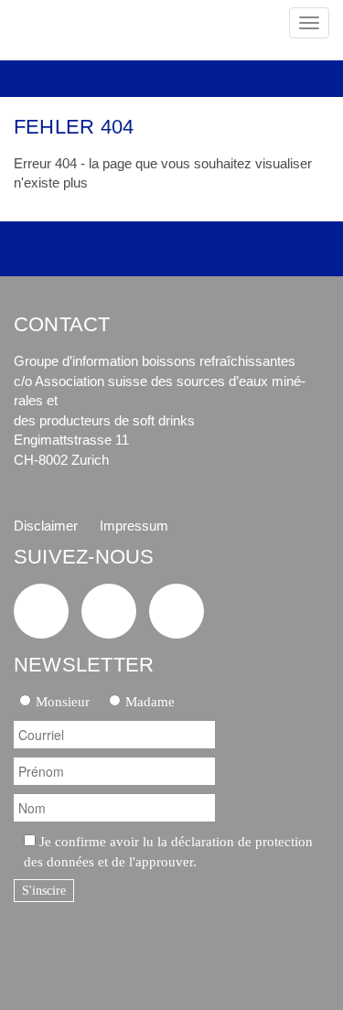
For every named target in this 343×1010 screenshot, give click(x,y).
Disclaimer (46, 525)
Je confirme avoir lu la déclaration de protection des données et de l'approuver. (168, 851)
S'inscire (44, 890)
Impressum (134, 525)
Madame (150, 701)
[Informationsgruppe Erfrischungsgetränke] (96, 30)
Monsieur (63, 701)
